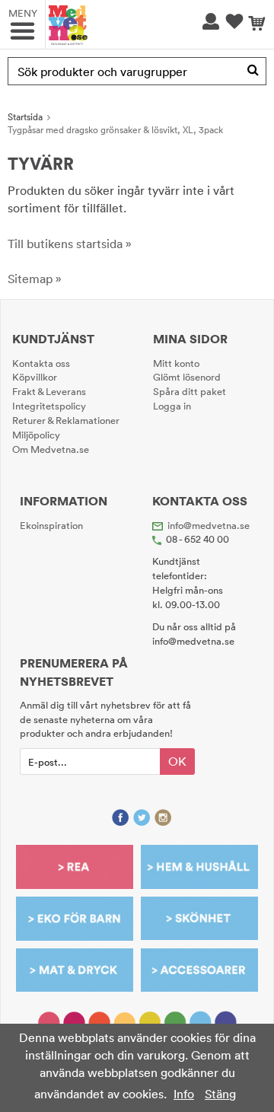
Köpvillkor (34, 377)
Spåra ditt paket (189, 391)
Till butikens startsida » (70, 243)
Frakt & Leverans (49, 391)
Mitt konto (176, 363)
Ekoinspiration (51, 525)
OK (177, 761)
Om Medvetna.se (50, 449)
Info (184, 1093)
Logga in (172, 406)
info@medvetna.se (208, 525)
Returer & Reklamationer (65, 420)
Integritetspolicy (49, 406)
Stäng (220, 1093)
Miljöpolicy (36, 435)
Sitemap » (35, 278)
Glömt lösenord (187, 377)
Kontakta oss (41, 363)
